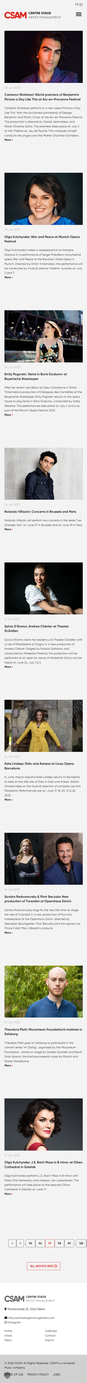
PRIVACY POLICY (38, 1374)
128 (81, 1243)
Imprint (49, 1340)
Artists (8, 1335)
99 (69, 1243)
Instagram (14, 1322)
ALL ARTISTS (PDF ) (43, 1266)
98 (59, 1243)
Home (8, 1330)
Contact (50, 1335)
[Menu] (79, 14)
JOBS (56, 1374)
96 (40, 1243)
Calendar (51, 1330)
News (8, 1340)
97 (49, 1243)
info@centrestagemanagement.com (31, 1317)
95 (30, 1243)
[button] (7, 1375)
